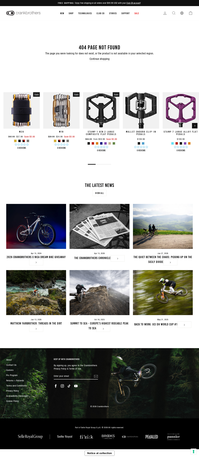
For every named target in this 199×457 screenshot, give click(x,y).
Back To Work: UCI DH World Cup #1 (155, 324)
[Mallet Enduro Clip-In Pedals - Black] (138, 143)
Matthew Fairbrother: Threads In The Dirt (36, 323)
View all (99, 193)
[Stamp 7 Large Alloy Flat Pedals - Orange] (189, 143)
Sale (136, 13)
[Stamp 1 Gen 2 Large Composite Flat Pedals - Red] (92, 143)
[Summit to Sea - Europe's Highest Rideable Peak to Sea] (99, 292)
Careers (9, 370)
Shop (71, 13)
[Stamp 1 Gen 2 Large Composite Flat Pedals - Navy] (101, 143)
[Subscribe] (96, 376)
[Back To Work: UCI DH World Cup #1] (163, 292)
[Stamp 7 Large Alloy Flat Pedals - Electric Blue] (172, 143)
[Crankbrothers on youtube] (76, 386)
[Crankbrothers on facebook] (56, 386)
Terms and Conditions (16, 385)
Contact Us (11, 365)
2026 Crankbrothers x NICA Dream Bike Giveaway (36, 256)
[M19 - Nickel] (67, 140)
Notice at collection (99, 453)
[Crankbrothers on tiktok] (69, 386)
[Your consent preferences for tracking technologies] (194, 452)
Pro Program (12, 375)
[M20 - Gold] (15, 140)
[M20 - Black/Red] (23, 140)
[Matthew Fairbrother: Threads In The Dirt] (36, 292)
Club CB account (133, 3)
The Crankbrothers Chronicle (92, 257)
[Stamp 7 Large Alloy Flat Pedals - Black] (180, 143)
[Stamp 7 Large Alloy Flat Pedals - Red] (176, 143)
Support (125, 13)
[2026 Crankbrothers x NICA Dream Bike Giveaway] (36, 226)
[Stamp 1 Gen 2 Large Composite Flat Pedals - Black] (88, 143)
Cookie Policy (12, 401)
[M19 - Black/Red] (59, 140)
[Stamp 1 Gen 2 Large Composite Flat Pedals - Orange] (97, 143)
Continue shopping (100, 58)
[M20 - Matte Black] (19, 140)
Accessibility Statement (17, 396)
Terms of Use (75, 368)
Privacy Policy (12, 390)
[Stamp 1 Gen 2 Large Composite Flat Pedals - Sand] (109, 143)
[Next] (194, 125)
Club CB (100, 13)
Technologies (85, 13)
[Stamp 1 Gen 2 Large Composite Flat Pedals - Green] (113, 143)
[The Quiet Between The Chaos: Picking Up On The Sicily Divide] (163, 226)
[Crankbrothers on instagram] (62, 386)
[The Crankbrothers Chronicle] (99, 226)
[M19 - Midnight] (63, 140)
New (62, 13)
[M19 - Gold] (55, 140)
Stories (113, 13)
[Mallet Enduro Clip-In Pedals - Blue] (143, 143)
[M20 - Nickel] (27, 140)
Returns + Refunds (15, 380)
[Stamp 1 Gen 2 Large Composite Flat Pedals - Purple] (105, 143)
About (9, 359)
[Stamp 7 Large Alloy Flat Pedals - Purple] (185, 143)
